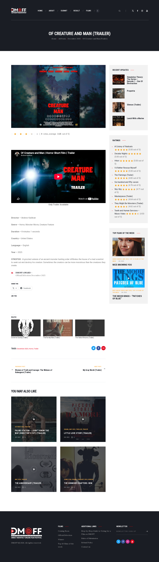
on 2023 (17, 437)
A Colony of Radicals (124, 146)
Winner (61, 539)
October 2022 (19, 427)
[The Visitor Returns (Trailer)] (90, 328)
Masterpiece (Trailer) (124, 196)
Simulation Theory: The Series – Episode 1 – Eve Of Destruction (135, 80)
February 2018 (82, 479)
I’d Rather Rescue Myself (126, 168)
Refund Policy (87, 542)
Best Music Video (119, 290)
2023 (121, 261)
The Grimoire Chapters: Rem (78, 483)
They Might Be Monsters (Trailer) (129, 203)
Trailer (36, 349)
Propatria (131, 91)
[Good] (30, 134)
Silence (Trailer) (134, 105)
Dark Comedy (117, 259)
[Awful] (13, 134)
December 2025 (74, 39)
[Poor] (19, 134)
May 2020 (18, 479)
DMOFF (14, 543)
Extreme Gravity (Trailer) (19, 338)
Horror (31, 349)
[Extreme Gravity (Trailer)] (26, 328)
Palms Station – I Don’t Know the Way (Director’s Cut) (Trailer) (32, 431)
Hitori (117, 161)
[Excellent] (36, 134)
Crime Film (67, 479)
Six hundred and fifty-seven (126, 182)
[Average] (24, 134)
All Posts (62, 39)
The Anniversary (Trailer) (28, 483)
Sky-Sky (118, 189)
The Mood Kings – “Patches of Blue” (127, 297)
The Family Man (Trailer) (51, 338)
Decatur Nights (121, 153)
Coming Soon (63, 531)
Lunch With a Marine (135, 118)
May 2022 (72, 429)
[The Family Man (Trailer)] (58, 328)
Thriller (79, 429)
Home (54, 39)
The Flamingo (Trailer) (124, 175)
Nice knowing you (122, 265)
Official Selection (65, 535)
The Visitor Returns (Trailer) (84, 338)
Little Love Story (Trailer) (78, 433)
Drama (66, 429)
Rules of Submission (89, 538)
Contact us (85, 547)
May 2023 (126, 259)
